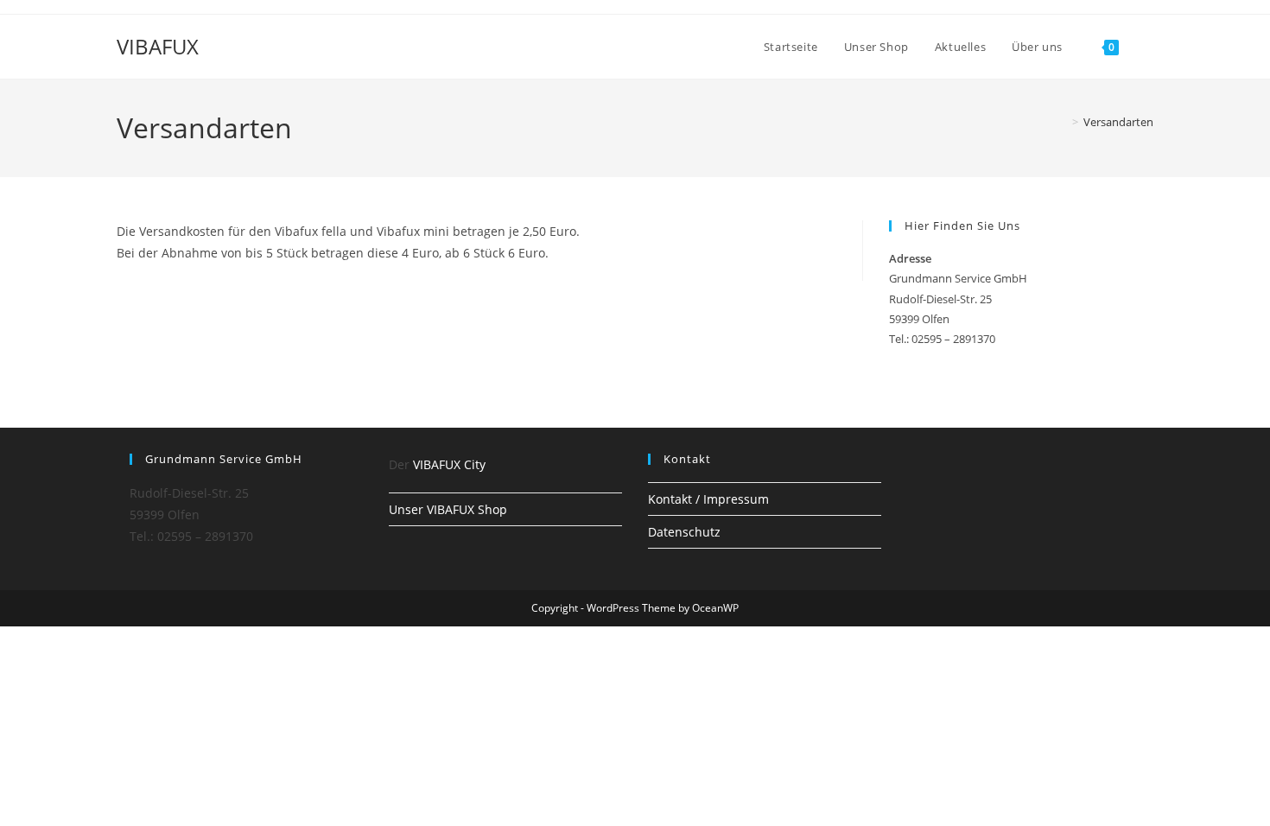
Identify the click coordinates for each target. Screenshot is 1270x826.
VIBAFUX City (449, 464)
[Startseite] (1062, 122)
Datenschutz (684, 532)
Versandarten (1118, 122)
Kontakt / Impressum (708, 499)
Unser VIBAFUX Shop (448, 509)
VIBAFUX (158, 46)
